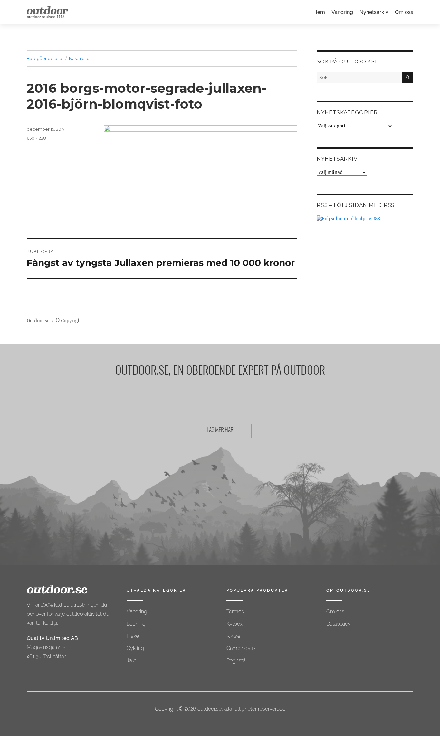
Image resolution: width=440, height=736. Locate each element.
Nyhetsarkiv (373, 12)
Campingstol (241, 648)
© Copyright (68, 321)
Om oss (404, 12)
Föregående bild (44, 58)
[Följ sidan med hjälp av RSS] (365, 218)
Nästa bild (79, 58)
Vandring (342, 12)
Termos (235, 612)
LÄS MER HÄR (220, 431)
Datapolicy (338, 624)
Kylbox (234, 624)
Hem (319, 12)
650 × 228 (36, 138)
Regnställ (237, 660)
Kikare (233, 636)
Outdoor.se (38, 321)
